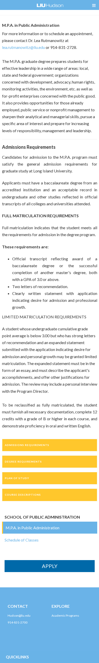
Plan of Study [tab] (17, 478)
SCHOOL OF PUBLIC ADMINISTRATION (42, 517)
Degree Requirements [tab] (23, 461)
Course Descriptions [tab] (23, 494)
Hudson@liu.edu (19, 615)
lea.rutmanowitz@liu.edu (23, 47)
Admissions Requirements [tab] (27, 444)
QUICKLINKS (17, 657)
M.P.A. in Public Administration (32, 527)
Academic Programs (65, 615)
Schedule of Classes (22, 539)
